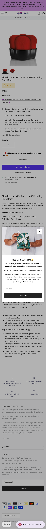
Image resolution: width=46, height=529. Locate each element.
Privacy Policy (21, 282)
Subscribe (23, 295)
